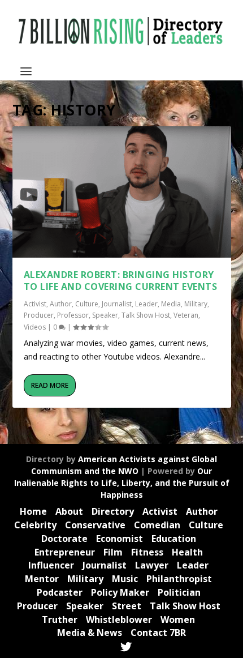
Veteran (185, 315)
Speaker (105, 315)
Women (177, 619)
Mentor (42, 578)
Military (195, 304)
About (69, 511)
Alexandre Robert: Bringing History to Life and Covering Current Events (121, 280)
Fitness (147, 552)
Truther (59, 619)
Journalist (117, 304)
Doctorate (64, 538)
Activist (35, 304)
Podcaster (60, 592)
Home (33, 511)
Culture (86, 304)
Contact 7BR (158, 632)
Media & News (89, 632)
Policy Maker (120, 592)
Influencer (51, 565)
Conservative (95, 525)
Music (125, 578)
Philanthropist (179, 578)
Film (113, 552)
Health (187, 552)
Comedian (157, 525)
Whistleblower (119, 619)
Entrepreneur (64, 552)
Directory (113, 511)
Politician (179, 592)
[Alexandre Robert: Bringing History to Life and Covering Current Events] (121, 192)
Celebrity (35, 525)
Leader (146, 304)
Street (126, 606)
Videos (35, 327)
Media (171, 304)
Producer (39, 315)
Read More (49, 385)
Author (61, 304)
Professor (73, 315)
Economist (119, 538)
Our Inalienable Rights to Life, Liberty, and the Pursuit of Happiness (121, 482)
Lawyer (151, 565)
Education (173, 538)
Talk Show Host (146, 315)
